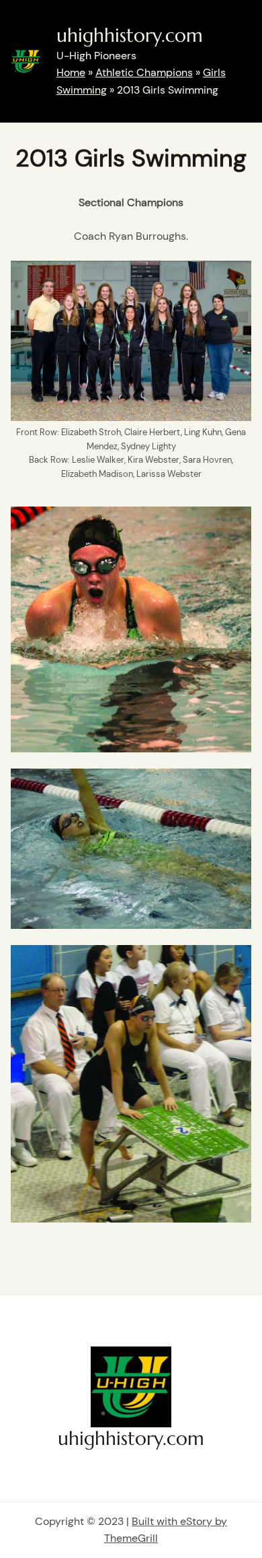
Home (70, 72)
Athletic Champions (144, 72)
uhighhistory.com (129, 35)
